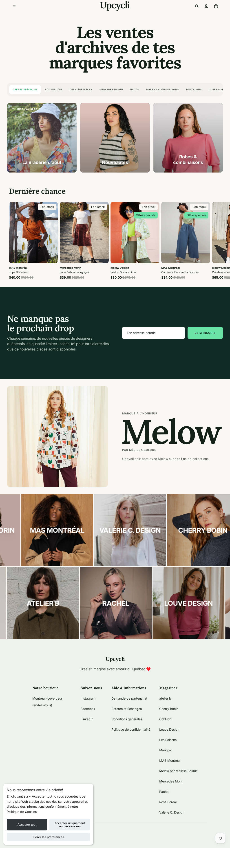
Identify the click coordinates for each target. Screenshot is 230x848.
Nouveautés (53, 89)
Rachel (164, 791)
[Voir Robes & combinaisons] (188, 138)
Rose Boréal (168, 802)
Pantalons (194, 89)
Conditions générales (126, 719)
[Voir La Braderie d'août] (42, 138)
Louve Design (169, 729)
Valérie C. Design (171, 812)
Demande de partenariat (129, 698)
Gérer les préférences (48, 837)
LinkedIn (87, 719)
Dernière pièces (81, 89)
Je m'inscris (205, 332)
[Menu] (14, 6)
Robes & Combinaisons (162, 89)
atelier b (165, 698)
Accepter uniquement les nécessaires (70, 824)
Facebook (88, 709)
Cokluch (165, 719)
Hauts (134, 89)
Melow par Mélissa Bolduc (178, 771)
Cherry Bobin (168, 709)
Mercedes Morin (111, 89)
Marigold (165, 750)
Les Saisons (168, 740)
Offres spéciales (25, 89)
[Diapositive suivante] (216, 241)
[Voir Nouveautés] (115, 138)
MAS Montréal (169, 760)
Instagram (88, 698)
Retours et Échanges (126, 709)
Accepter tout (27, 824)
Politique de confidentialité (130, 729)
